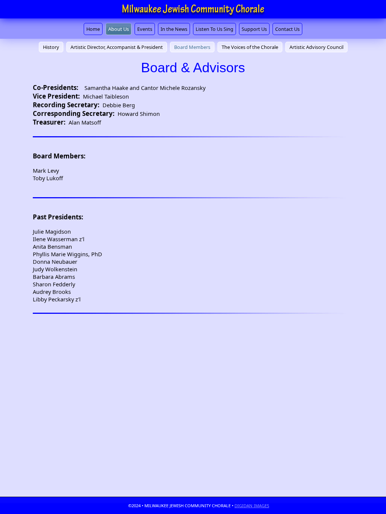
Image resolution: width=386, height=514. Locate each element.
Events (144, 29)
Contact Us (287, 29)
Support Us (254, 29)
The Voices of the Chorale (250, 47)
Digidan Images (251, 505)
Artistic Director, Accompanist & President (116, 47)
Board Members (192, 47)
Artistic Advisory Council (316, 47)
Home (93, 29)
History (51, 47)
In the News (174, 29)
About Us (118, 29)
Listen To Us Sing (214, 29)
